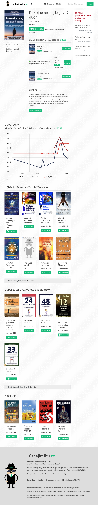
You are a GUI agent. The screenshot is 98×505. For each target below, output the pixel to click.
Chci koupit (12, 231)
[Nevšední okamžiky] (46, 248)
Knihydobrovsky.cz (84, 30)
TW (79, 480)
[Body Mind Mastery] (63, 248)
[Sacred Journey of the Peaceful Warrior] (11, 203)
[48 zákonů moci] (46, 305)
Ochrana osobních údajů (52, 480)
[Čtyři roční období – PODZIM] (29, 411)
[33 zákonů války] (11, 354)
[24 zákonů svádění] (29, 305)
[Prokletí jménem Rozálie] (63, 411)
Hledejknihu (19, 4)
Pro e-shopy (31, 480)
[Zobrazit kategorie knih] (31, 4)
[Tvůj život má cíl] (29, 248)
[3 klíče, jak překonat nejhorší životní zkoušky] (11, 305)
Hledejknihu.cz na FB (69, 480)
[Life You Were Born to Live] (11, 248)
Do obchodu (66, 49)
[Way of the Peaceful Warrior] (63, 203)
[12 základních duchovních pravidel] (63, 305)
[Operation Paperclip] (46, 411)
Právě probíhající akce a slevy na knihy (83, 16)
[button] (60, 4)
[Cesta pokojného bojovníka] (46, 203)
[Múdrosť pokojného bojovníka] (29, 203)
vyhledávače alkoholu (34, 498)
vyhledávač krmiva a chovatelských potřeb (65, 488)
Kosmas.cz (80, 41)
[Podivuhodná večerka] (11, 411)
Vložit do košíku (37, 29)
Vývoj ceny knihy (11, 43)
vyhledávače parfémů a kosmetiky (78, 491)
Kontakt (40, 480)
